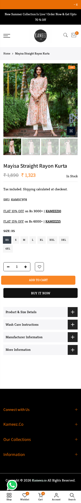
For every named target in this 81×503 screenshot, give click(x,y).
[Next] (71, 100)
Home (6, 53)
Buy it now (40, 293)
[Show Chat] (13, 485)
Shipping (29, 189)
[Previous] (9, 100)
